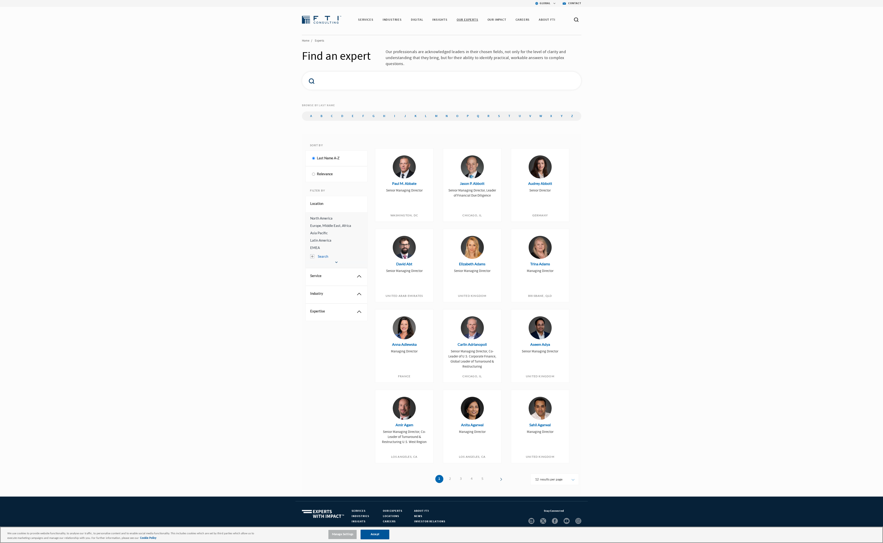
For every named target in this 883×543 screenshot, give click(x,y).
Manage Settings (342, 534)
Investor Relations (429, 521)
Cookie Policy (148, 538)
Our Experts (392, 511)
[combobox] (432, 81)
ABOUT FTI (547, 20)
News (418, 516)
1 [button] (439, 479)
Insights (359, 521)
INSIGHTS (439, 20)
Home (305, 41)
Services (359, 511)
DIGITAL (417, 20)
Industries (360, 516)
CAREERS (523, 20)
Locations (391, 516)
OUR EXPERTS (467, 20)
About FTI (421, 511)
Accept (375, 534)
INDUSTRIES (392, 20)
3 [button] (461, 478)
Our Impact (496, 20)
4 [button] (472, 478)
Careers (389, 521)
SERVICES (365, 20)
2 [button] (450, 478)
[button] (336, 218)
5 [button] (482, 478)
